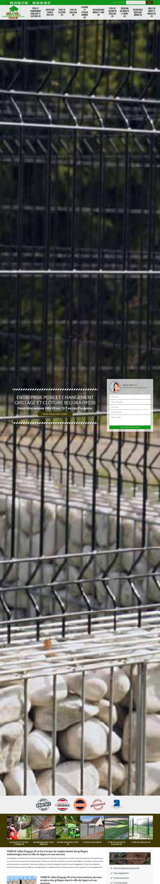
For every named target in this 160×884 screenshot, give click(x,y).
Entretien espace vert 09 (50, 12)
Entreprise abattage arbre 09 (138, 12)
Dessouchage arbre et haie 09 (98, 12)
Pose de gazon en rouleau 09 (112, 12)
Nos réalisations (55, 414)
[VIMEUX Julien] (13, 12)
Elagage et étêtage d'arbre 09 (84, 12)
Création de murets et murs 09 (124, 12)
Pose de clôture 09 (62, 12)
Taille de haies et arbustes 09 (151, 12)
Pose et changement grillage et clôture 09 (35, 12)
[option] (80, 442)
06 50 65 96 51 (41, 2)
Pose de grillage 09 (73, 12)
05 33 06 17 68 (18, 2)
